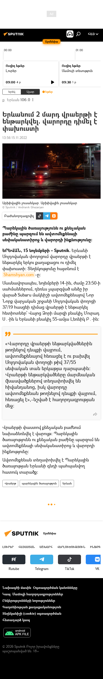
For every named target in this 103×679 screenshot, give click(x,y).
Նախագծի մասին (16, 587)
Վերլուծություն (71, 547)
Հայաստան (26, 547)
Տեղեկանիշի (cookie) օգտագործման (31, 613)
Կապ (6, 594)
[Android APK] (17, 633)
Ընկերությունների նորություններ (28, 600)
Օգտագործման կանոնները (55, 587)
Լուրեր (11, 70)
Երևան (67, 483)
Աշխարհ (46, 547)
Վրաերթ (10, 483)
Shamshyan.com (19, 274)
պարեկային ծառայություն (39, 483)
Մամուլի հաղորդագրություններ (37, 594)
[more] (95, 414)
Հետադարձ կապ (16, 620)
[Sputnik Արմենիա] (14, 35)
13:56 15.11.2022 (14, 137)
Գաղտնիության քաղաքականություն (31, 607)
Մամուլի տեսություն (77, 70)
